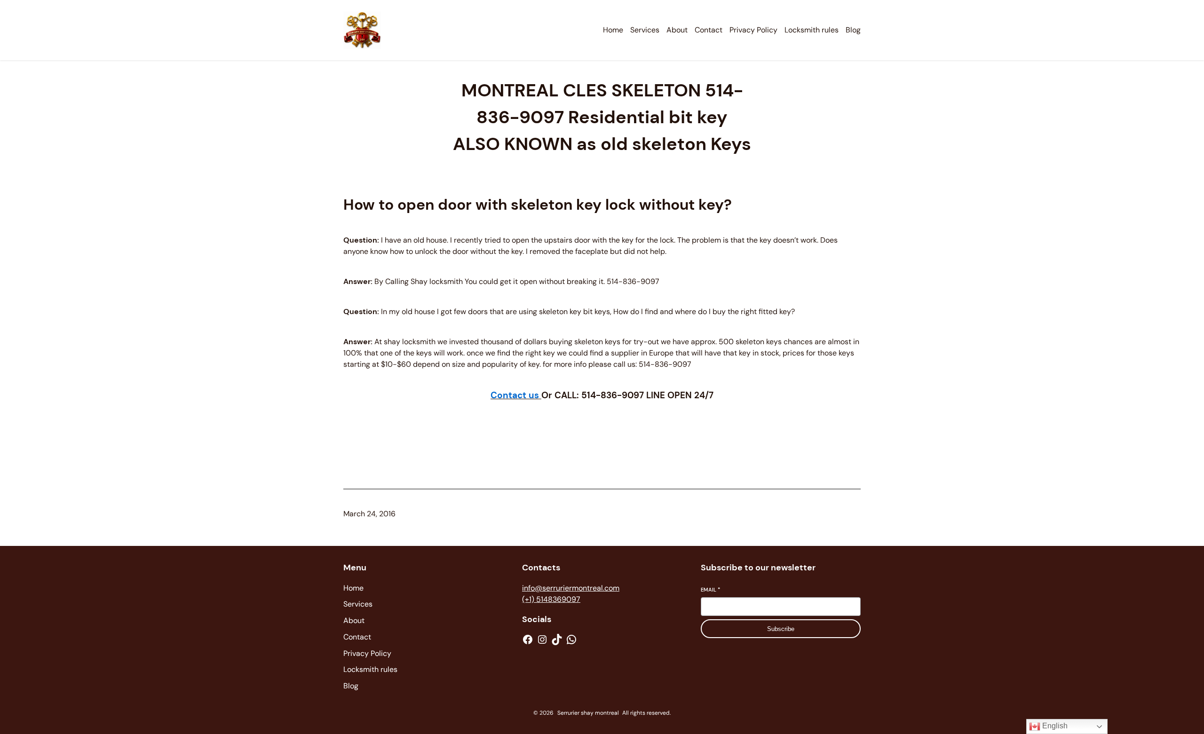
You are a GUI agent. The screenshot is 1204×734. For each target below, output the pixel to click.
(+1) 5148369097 (551, 599)
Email (710, 589)
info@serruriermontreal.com (570, 588)
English (1054, 726)
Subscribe (780, 628)
